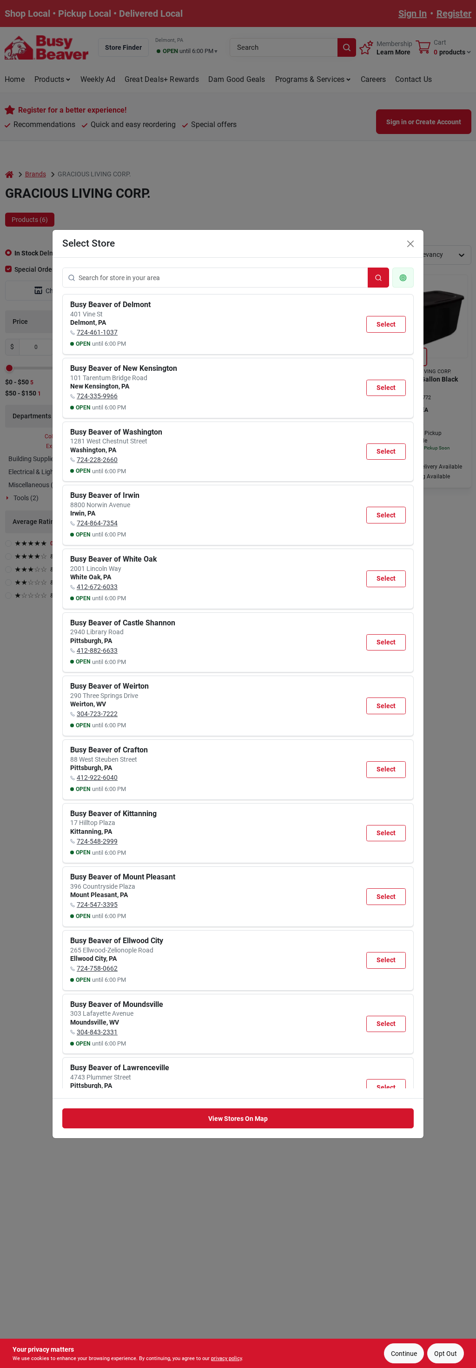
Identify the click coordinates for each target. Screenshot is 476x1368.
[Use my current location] (403, 278)
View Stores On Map (238, 1118)
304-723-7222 (97, 714)
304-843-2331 (97, 1032)
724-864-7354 (97, 523)
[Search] (378, 278)
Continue (404, 1353)
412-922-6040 (97, 777)
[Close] (410, 243)
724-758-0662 (97, 968)
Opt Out (445, 1353)
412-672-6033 (97, 586)
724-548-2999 (97, 841)
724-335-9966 (97, 396)
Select (386, 324)
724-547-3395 (97, 904)
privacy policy (226, 1358)
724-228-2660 (97, 459)
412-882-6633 (97, 650)
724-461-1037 (97, 332)
